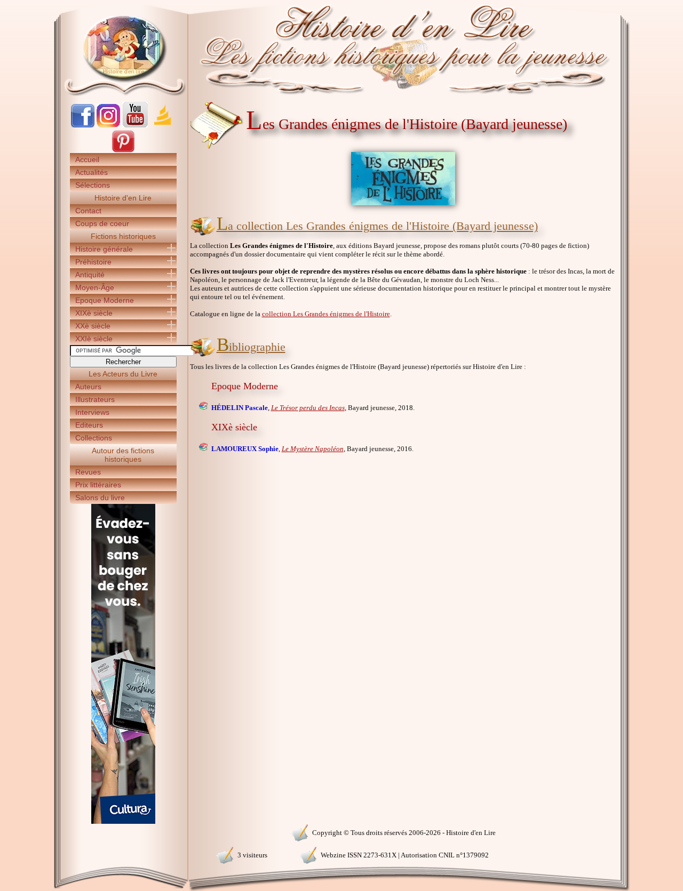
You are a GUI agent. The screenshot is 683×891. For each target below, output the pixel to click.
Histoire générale (104, 249)
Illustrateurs (95, 399)
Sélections (92, 185)
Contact (88, 210)
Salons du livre (100, 497)
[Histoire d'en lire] (341, 48)
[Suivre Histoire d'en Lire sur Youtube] (135, 125)
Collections (93, 438)
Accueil (87, 159)
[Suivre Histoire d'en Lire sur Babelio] (163, 125)
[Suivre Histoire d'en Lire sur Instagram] (108, 125)
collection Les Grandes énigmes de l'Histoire (326, 314)
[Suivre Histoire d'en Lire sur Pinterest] (123, 151)
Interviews (92, 412)
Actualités (91, 172)
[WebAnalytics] (122, 832)
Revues (88, 472)
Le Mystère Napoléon (313, 449)
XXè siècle (92, 326)
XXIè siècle (94, 338)
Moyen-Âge (94, 287)
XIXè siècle (94, 313)
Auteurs (88, 386)
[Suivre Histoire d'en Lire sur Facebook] (82, 125)
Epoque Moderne (104, 300)
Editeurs (89, 425)
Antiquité (90, 274)
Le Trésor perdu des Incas (308, 408)
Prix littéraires (98, 484)
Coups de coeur (102, 223)
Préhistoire (93, 262)
